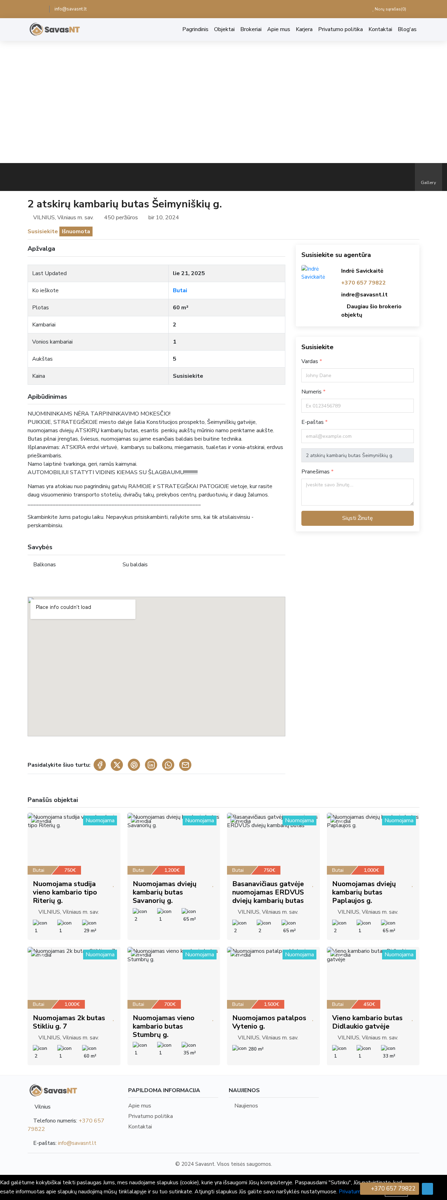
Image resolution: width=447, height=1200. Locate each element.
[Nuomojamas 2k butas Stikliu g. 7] (74, 978)
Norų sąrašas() (390, 9)
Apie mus (278, 29)
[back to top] (427, 1189)
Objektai (224, 29)
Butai (180, 290)
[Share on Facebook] (100, 765)
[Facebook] (39, 9)
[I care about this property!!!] (113, 884)
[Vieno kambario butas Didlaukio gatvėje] (373, 978)
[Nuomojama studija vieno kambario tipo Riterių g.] (74, 844)
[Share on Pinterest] (134, 765)
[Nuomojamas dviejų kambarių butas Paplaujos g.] (373, 844)
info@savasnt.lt (70, 9)
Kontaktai (380, 29)
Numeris (312, 392)
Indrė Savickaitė (362, 271)
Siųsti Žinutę (357, 518)
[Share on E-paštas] (185, 765)
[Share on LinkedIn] (151, 765)
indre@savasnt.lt (364, 295)
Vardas (310, 361)
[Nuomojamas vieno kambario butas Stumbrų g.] (173, 978)
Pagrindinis (195, 29)
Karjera (304, 29)
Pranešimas (316, 472)
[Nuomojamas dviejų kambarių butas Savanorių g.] (173, 844)
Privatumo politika (340, 29)
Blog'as (407, 29)
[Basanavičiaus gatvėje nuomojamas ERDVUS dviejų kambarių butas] (273, 844)
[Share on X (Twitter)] (117, 765)
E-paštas (313, 422)
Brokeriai (251, 29)
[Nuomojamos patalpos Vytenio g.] (273, 978)
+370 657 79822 (363, 283)
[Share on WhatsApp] (168, 765)
